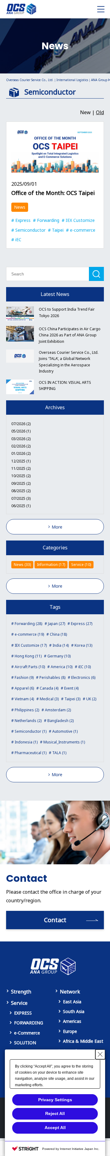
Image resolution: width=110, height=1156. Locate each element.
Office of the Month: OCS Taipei (53, 192)
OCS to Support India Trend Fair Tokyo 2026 (67, 312)
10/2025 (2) (21, 475)
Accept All (55, 1127)
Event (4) (71, 688)
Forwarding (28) (28, 623)
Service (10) (81, 564)
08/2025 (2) (21, 490)
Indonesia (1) (26, 742)
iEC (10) (84, 666)
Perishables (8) (52, 677)
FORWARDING (28, 1023)
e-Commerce (27, 1033)
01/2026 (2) (21, 453)
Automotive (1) (65, 731)
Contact (55, 920)
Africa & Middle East (83, 1041)
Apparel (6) (24, 688)
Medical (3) (49, 698)
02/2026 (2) (21, 446)
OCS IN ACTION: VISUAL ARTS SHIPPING (65, 385)
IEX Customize (80, 220)
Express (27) (81, 623)
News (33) (22, 564)
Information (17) (51, 564)
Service (19, 1003)
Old (100, 112)
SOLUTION (25, 1043)
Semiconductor (30, 230)
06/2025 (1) (21, 505)
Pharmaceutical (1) (30, 752)
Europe (70, 1031)
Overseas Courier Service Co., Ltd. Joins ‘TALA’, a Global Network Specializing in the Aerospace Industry (68, 362)
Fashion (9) (24, 677)
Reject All (55, 1113)
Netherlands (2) (28, 720)
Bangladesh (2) (60, 720)
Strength (21, 991)
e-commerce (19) (29, 634)
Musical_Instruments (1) (64, 742)
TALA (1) (59, 752)
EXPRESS (23, 1013)
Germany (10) (59, 656)
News (19, 207)
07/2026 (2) (21, 423)
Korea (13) (83, 645)
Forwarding (48, 220)
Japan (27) (56, 623)
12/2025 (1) (21, 461)
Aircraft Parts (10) (30, 666)
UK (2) (91, 698)
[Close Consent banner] (100, 1054)
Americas (72, 1021)
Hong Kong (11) (28, 656)
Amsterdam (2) (58, 710)
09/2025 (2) (21, 483)
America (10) (61, 666)
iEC (18, 239)
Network (70, 991)
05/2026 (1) (21, 431)
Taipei (58, 230)
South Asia (73, 1011)
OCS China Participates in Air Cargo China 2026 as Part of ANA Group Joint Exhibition (70, 335)
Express (23, 220)
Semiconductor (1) (30, 731)
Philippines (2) (27, 710)
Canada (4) (49, 688)
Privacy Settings (55, 1099)
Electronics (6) (83, 677)
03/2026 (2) (21, 438)
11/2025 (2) (21, 468)
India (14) (61, 645)
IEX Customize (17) (31, 645)
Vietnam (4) (24, 698)
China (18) (58, 634)
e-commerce (82, 230)
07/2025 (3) (21, 498)
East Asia (72, 1001)
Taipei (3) (72, 698)
